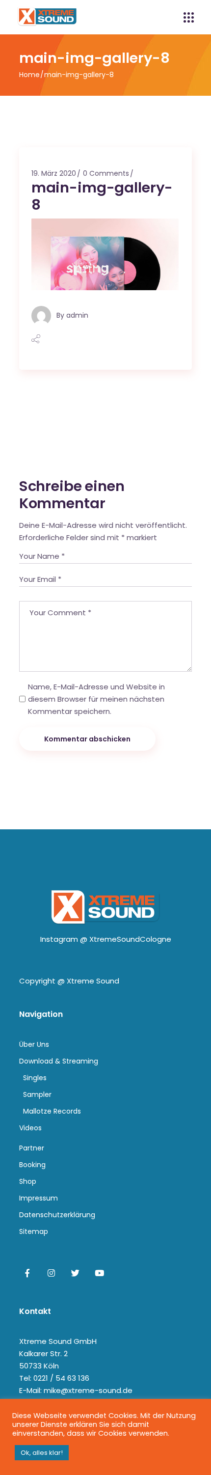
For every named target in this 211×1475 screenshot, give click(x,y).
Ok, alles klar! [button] (42, 1452)
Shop (27, 1181)
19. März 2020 (53, 173)
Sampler (37, 1094)
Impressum (38, 1198)
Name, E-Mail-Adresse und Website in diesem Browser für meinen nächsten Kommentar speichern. (96, 699)
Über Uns (34, 1044)
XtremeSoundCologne (130, 939)
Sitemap (33, 1231)
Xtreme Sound (93, 981)
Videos (30, 1128)
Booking (32, 1165)
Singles (35, 1078)
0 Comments (106, 173)
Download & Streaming (58, 1061)
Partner (31, 1148)
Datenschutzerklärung (57, 1215)
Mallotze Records (52, 1111)
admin (77, 315)
